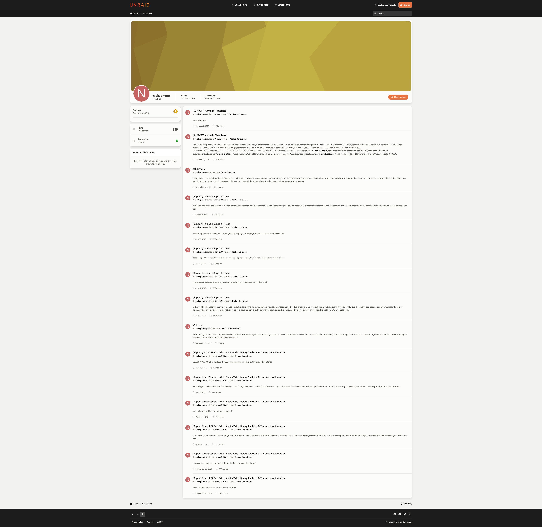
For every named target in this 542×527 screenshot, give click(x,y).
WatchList (198, 325)
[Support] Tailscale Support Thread (211, 196)
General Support (228, 172)
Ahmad (218, 114)
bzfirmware (199, 168)
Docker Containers (238, 114)
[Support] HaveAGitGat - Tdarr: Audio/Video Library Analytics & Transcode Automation (239, 352)
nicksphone (200, 114)
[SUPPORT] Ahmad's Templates (209, 110)
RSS (161, 522)
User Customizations (230, 328)
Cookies (150, 522)
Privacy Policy (137, 522)
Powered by (398, 522)
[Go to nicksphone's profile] (187, 112)
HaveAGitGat (221, 356)
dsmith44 (219, 200)
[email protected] (320, 151)
